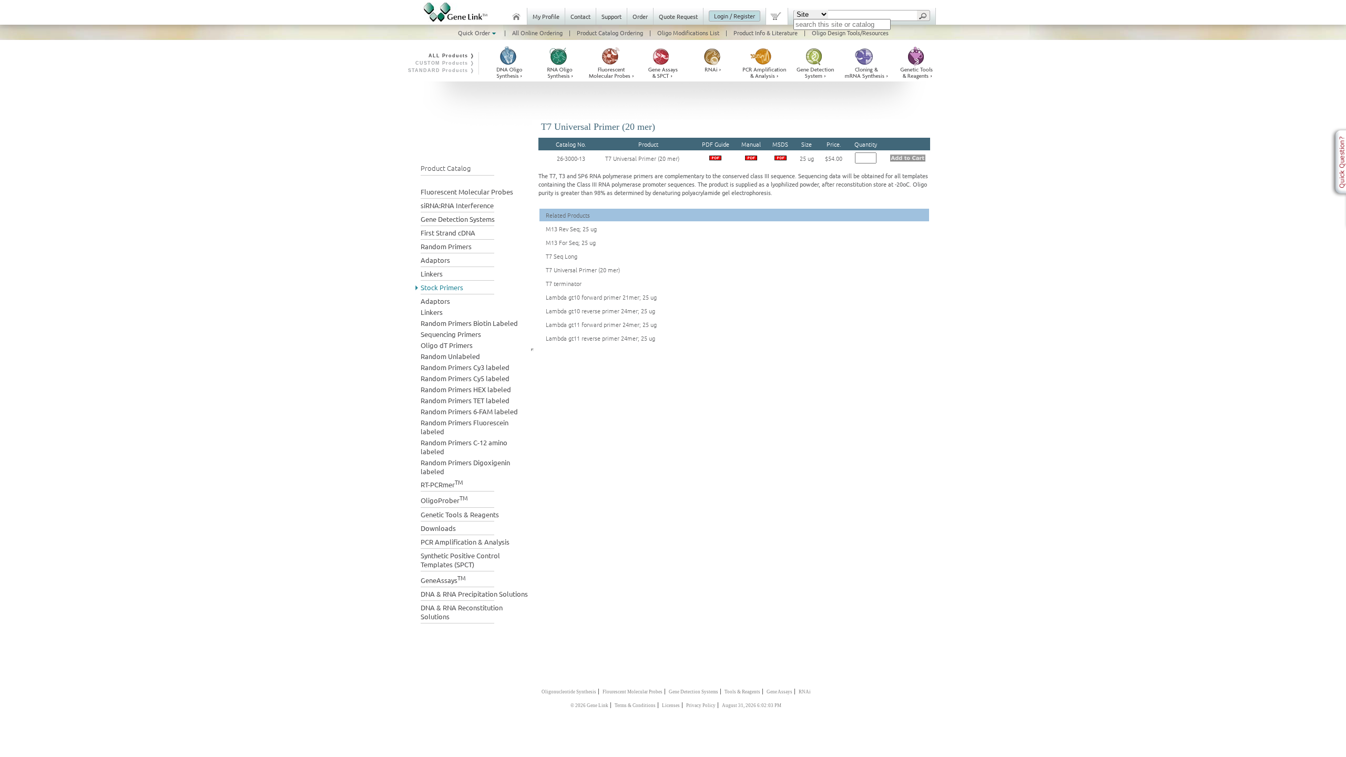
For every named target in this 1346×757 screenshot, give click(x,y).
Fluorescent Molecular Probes (467, 191)
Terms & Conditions (635, 705)
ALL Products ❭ (452, 55)
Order (640, 16)
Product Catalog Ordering (610, 32)
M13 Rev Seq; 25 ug (571, 228)
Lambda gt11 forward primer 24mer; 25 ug (601, 324)
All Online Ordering (537, 32)
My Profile (546, 16)
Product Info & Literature (765, 32)
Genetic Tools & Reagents (460, 514)
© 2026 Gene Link (589, 705)
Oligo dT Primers (447, 345)
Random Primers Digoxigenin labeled (465, 467)
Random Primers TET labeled (465, 400)
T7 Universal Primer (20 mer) (642, 158)
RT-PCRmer (442, 483)
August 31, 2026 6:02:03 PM (751, 705)
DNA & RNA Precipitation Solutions (474, 593)
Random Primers (446, 246)
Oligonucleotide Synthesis (569, 691)
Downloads (438, 528)
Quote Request (678, 16)
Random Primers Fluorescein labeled (464, 427)
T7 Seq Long (561, 256)
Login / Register (734, 16)
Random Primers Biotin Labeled (469, 323)
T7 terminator (564, 283)
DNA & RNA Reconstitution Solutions (462, 612)
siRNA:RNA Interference (457, 205)
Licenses (671, 705)
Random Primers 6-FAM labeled (469, 411)
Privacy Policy (701, 705)
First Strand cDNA (448, 232)
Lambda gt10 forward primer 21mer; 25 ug (601, 297)
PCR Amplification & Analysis (465, 541)
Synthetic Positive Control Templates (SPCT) (460, 560)
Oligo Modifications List (688, 32)
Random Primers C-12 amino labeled (464, 447)
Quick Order (475, 32)
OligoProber (444, 499)
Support (611, 16)
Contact (580, 16)
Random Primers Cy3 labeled (465, 367)
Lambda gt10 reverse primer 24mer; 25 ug (600, 310)
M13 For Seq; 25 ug (571, 242)
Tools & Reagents (742, 691)
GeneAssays (443, 579)
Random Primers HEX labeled (466, 389)
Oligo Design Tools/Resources (850, 32)
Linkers (432, 273)
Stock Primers (442, 287)
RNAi (805, 691)
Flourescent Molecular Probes (632, 691)
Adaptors (435, 259)
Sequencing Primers (451, 334)
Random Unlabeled (450, 356)
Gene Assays (779, 691)
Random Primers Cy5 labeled (465, 378)
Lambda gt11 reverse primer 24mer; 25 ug (600, 338)
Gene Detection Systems (458, 218)
